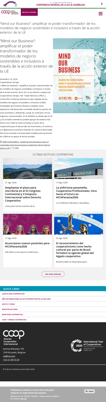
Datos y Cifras (8, 304)
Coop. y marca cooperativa (14, 320)
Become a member (29, 12)
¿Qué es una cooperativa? (13, 294)
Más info (23, 399)
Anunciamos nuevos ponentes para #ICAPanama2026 (27, 244)
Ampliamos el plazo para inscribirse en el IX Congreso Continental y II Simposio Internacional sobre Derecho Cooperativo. (23, 194)
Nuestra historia (9, 309)
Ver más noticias (53, 274)
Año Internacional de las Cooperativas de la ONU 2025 (26, 299)
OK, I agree (89, 391)
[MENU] (100, 13)
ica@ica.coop (9, 356)
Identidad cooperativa (12, 314)
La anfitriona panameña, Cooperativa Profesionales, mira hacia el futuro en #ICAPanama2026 (76, 192)
